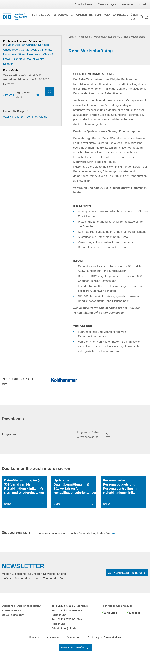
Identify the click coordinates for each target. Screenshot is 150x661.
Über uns (134, 17)
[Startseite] (15, 17)
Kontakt (143, 4)
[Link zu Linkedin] (137, 613)
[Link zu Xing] (112, 613)
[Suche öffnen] (141, 16)
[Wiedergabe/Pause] (146, 470)
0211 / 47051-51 (67, 619)
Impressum (53, 637)
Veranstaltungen (107, 4)
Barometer (79, 15)
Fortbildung (41, 15)
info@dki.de (68, 628)
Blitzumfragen (100, 15)
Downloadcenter (83, 4)
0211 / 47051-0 (66, 605)
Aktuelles (120, 15)
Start (71, 37)
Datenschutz (73, 637)
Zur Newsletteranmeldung (125, 572)
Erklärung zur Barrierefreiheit (104, 637)
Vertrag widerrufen (73, 647)
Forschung (60, 15)
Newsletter (127, 4)
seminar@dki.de (37, 116)
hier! (114, 533)
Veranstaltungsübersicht (107, 37)
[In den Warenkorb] (49, 91)
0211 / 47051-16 (13, 116)
